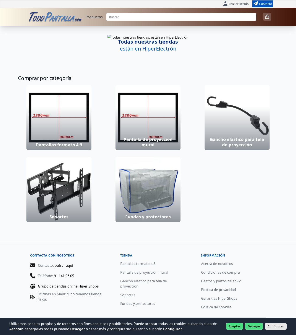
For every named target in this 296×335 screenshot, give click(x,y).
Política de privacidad (218, 289)
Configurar (276, 326)
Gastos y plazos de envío (221, 281)
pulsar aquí (64, 265)
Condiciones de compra (220, 272)
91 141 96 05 (64, 275)
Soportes (127, 295)
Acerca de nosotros (217, 263)
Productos (94, 17)
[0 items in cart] (267, 17)
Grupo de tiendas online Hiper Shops (68, 286)
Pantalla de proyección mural (144, 272)
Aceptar (234, 326)
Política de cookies (216, 307)
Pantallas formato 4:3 (137, 263)
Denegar (254, 326)
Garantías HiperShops (219, 298)
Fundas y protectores (137, 303)
